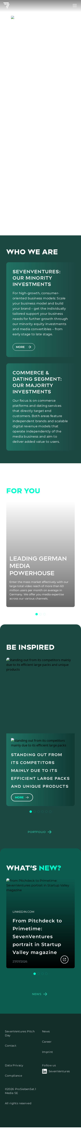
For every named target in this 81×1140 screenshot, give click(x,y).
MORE (20, 347)
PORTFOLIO (37, 832)
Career (47, 1041)
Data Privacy (14, 1065)
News (46, 1031)
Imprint (47, 1052)
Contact (10, 1045)
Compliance (13, 1075)
